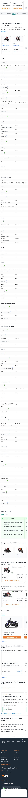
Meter (2, 13)
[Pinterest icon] (5, 783)
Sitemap (16, 759)
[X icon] (9, 783)
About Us (16, 752)
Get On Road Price (6, 51)
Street (3, 614)
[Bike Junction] (5, 776)
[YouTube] (12, 783)
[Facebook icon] (2, 783)
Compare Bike (4, 759)
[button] (4, 43)
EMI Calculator (4, 757)
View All (3, 641)
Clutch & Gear (8, 13)
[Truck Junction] (8, 741)
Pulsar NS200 (4, 686)
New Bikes (3, 752)
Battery (18, 13)
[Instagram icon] (7, 783)
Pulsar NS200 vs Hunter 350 (12, 580)
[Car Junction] (24, 741)
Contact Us (16, 757)
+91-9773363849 (7, 773)
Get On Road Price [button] (6, 8)
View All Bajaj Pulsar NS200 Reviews (10, 713)
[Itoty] (13, 741)
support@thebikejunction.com (10, 770)
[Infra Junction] (18, 741)
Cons (6, 514)
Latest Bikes (4, 754)
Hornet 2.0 (12, 686)
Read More (5, 704)
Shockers (24, 13)
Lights (13, 13)
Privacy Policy (17, 754)
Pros (2, 514)
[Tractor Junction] (3, 741)
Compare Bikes (7, 736)
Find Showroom (4, 761)
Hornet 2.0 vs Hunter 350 (12, 604)
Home (2, 736)
